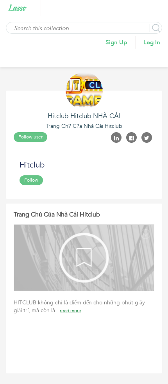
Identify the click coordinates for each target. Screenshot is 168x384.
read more (70, 311)
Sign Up (116, 42)
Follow (31, 180)
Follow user (30, 137)
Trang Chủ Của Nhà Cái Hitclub (57, 214)
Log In (151, 42)
